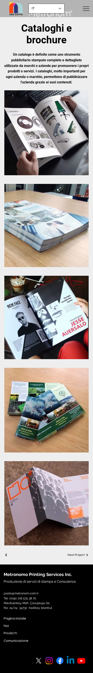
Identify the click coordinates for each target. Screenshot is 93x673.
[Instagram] (49, 660)
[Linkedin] (70, 660)
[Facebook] (60, 660)
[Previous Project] (6, 555)
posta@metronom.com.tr (21, 593)
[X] (38, 660)
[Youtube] (81, 660)
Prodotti (10, 633)
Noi (6, 626)
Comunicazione (16, 640)
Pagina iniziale (15, 618)
